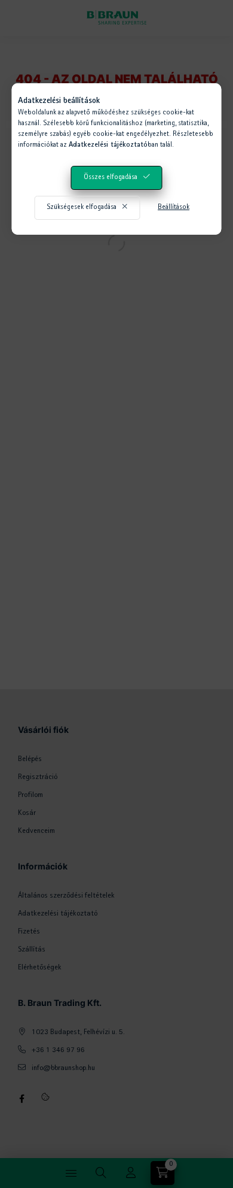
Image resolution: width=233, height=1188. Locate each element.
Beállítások (173, 207)
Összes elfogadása (110, 177)
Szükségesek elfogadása (81, 207)
